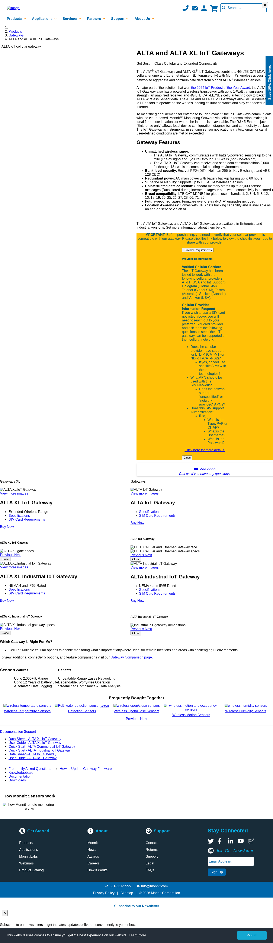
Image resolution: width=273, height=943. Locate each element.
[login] (204, 8)
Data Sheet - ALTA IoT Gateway (32, 754)
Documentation (20, 776)
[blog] (251, 841)
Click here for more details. (205, 450)
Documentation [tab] (11, 731)
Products (15, 31)
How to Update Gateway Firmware (86, 769)
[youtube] (241, 841)
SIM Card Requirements (27, 519)
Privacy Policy (104, 893)
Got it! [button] (252, 935)
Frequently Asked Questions (30, 769)
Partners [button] (94, 18)
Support (152, 856)
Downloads (17, 780)
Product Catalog (31, 870)
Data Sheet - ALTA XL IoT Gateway (35, 739)
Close (187, 457)
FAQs (150, 870)
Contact (151, 843)
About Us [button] (143, 18)
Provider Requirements (198, 250)
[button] (195, 8)
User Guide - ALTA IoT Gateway (33, 758)
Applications (28, 849)
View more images (14, 493)
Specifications (19, 515)
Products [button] (15, 18)
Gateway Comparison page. (131, 657)
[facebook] (221, 841)
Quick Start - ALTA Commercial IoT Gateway (42, 746)
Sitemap (127, 893)
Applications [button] (42, 18)
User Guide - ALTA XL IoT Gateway (35, 742)
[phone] (186, 8)
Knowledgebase (21, 772)
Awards (93, 856)
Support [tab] (30, 731)
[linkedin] (231, 841)
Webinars (26, 863)
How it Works (97, 870)
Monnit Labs (28, 856)
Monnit (92, 843)
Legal (150, 863)
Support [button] (118, 18)
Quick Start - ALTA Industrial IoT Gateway (40, 750)
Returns (152, 849)
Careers (93, 863)
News (91, 849)
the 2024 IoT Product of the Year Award (220, 87)
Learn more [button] (137, 935)
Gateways (16, 35)
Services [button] (70, 18)
